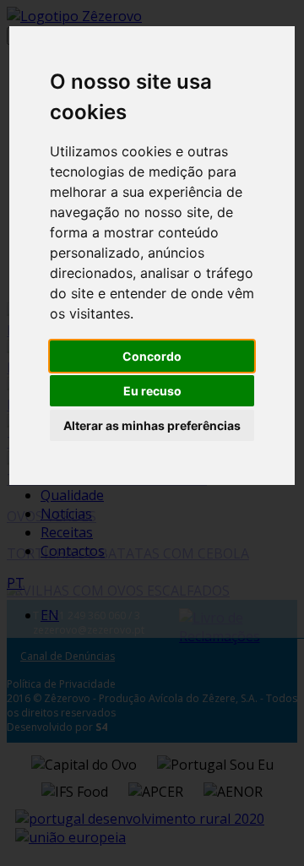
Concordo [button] (152, 356)
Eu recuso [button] (152, 391)
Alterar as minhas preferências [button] (152, 425)
